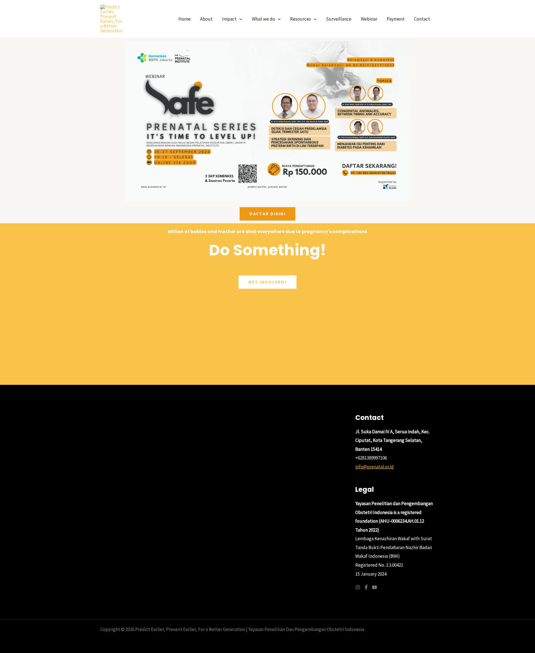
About (206, 19)
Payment (396, 19)
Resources (300, 19)
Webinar (369, 19)
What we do (263, 19)
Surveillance (338, 19)
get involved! (267, 282)
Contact (422, 19)
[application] (239, 19)
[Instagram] (357, 587)
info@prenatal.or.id (374, 467)
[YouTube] (374, 587)
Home (184, 19)
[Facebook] (366, 587)
